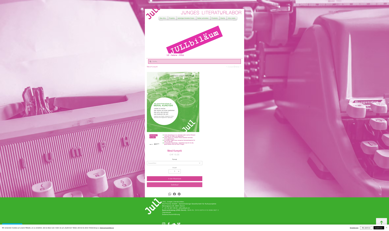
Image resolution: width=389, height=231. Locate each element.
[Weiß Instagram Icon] (164, 224)
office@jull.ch (184, 208)
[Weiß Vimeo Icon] (178, 224)
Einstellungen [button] (354, 228)
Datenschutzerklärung (107, 228)
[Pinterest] (179, 194)
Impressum (166, 212)
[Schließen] (386, 227)
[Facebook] (174, 194)
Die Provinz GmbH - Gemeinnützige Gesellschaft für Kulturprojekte (189, 204)
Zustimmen (378, 228)
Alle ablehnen (366, 228)
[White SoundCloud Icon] (174, 224)
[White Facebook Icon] (169, 224)
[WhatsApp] (170, 194)
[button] (163, 18)
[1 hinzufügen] (179, 171)
